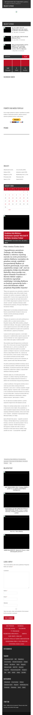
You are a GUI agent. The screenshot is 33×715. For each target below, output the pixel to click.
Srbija (18, 672)
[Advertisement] (18, 17)
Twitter (6, 702)
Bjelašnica (21, 659)
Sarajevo (24, 670)
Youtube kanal (9, 628)
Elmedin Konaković (17, 662)
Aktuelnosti (6, 169)
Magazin (6, 174)
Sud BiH (24, 672)
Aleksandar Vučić (8, 659)
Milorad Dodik (7, 667)
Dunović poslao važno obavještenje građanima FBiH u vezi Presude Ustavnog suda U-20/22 (16, 641)
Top (10, 463)
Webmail (21, 626)
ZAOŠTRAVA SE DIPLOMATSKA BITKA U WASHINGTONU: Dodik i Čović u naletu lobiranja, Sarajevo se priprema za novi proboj (16, 511)
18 (9, 201)
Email (5, 597)
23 (27, 201)
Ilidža (18, 664)
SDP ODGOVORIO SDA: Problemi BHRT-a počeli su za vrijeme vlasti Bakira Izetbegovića (16, 489)
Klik (25, 56)
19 (12, 201)
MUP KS (15, 667)
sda (5, 672)
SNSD (13, 672)
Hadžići (6, 664)
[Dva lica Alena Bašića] (16, 522)
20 (16, 201)
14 (20, 198)
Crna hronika (19, 169)
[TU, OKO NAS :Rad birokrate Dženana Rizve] (7, 38)
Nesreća (21, 667)
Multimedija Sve (20, 174)
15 (23, 198)
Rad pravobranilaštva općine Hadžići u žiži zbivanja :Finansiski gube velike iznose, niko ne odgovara (20, 47)
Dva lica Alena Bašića (16, 531)
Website (6, 603)
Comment (6, 570)
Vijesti (17, 179)
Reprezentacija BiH (15, 670)
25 (9, 204)
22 (23, 201)
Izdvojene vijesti (20, 172)
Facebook (22, 628)
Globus (5, 172)
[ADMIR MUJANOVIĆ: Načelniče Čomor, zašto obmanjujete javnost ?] (16, 541)
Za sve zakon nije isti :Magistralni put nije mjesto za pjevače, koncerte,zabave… (20, 29)
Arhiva (24, 633)
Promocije (6, 177)
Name (5, 590)
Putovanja (18, 177)
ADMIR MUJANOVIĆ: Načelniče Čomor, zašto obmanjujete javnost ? (16, 551)
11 (9, 198)
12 (12, 198)
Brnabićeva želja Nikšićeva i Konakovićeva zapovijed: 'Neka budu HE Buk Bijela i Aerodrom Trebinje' (16, 461)
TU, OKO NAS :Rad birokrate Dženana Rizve (20, 37)
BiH (16, 659)
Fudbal (25, 662)
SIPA (9, 672)
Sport (5, 179)
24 (5, 204)
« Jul (9, 209)
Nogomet (6, 670)
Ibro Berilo (12, 664)
